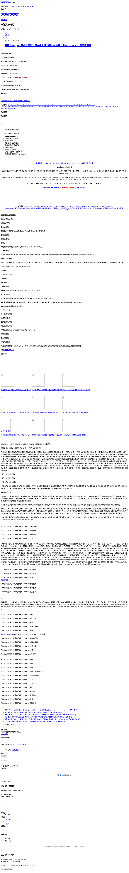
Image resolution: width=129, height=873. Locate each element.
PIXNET (50, 847)
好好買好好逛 (10, 14)
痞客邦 (15, 744)
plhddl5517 (4, 734)
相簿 (6, 33)
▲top (2, 753)
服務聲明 (82, 847)
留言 (19, 744)
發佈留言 (4, 768)
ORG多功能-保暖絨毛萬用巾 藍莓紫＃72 (45, 412)
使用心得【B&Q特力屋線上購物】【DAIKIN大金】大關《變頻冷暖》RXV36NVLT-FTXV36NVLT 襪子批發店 (41, 710)
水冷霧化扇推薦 (6, 634)
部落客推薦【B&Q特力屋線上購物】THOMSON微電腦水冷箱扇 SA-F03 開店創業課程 (33, 712)
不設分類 (16, 29)
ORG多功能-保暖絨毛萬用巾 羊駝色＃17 (75, 435)
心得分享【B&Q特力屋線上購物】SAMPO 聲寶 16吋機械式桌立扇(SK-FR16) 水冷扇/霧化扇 (35, 721)
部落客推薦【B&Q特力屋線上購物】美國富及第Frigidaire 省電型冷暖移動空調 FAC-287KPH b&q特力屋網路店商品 (43, 719)
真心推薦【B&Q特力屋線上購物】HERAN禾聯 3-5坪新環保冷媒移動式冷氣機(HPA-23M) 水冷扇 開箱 (38, 717)
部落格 (7, 35)
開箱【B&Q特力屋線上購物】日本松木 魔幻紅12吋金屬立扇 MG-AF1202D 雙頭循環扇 (48, 45)
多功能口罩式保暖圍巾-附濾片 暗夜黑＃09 (76, 390)
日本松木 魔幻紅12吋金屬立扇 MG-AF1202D (15, 101)
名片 (6, 37)
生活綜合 (15, 750)
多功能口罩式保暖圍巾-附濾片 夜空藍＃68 (15, 412)
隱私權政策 (75, 847)
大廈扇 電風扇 (5, 431)
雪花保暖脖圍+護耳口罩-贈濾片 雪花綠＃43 (76, 412)
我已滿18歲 (5, 869)
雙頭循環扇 (4, 580)
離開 (11, 869)
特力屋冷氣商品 (9, 350)
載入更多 (4, 756)
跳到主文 (4, 20)
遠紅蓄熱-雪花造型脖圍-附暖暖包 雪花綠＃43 (16, 390)
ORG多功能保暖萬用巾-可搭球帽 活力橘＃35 (47, 435)
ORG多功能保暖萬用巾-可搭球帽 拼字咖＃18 (47, 390)
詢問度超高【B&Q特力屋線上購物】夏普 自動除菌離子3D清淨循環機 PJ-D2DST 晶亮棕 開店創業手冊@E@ (40, 714)
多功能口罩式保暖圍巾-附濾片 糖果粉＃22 (15, 435)
